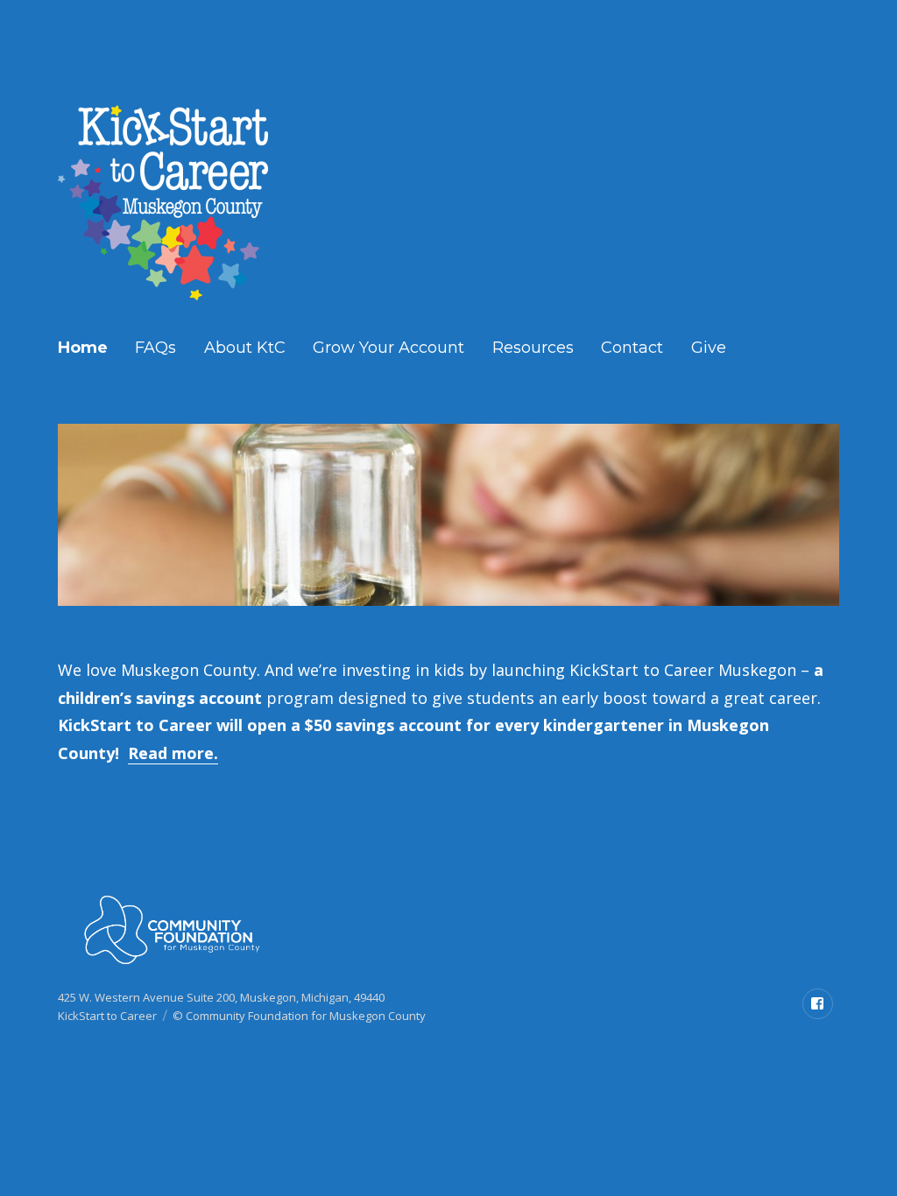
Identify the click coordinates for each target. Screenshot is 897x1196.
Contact (632, 347)
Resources (533, 347)
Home (83, 347)
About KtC (245, 347)
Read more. (173, 752)
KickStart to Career (107, 1016)
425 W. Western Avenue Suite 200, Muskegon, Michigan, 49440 (221, 997)
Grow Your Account (388, 347)
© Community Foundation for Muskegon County (299, 1016)
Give (708, 347)
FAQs (155, 347)
